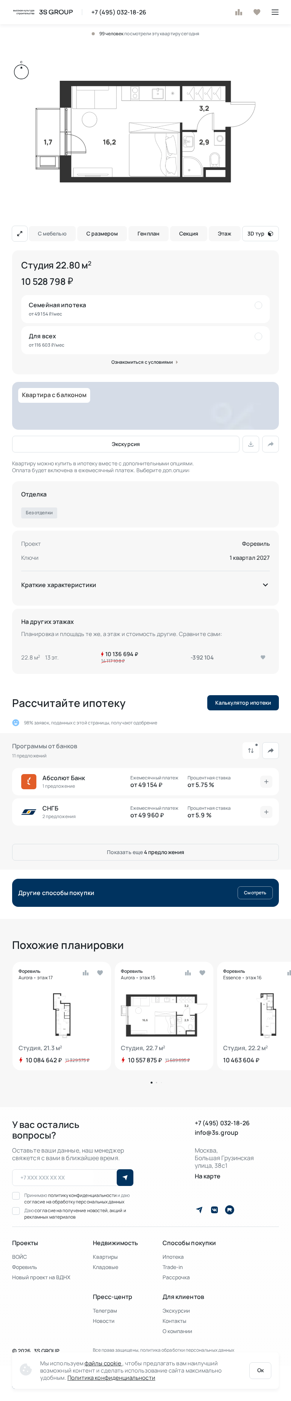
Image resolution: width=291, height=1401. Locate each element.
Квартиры (105, 1256)
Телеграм (105, 1310)
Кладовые (106, 1267)
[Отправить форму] (125, 1177)
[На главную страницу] (42, 12)
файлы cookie (103, 1363)
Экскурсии (176, 1310)
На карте (208, 1176)
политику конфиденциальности (83, 1195)
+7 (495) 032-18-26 (118, 12)
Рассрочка (176, 1277)
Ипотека (173, 1256)
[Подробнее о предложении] (266, 782)
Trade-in (173, 1267)
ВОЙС (19, 1256)
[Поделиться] (270, 444)
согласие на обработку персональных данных (74, 1201)
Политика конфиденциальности (111, 1378)
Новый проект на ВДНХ (41, 1277)
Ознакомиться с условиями (142, 362)
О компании (177, 1331)
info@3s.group (216, 1133)
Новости (104, 1320)
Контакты (175, 1320)
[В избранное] (257, 12)
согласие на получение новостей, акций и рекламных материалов (75, 1213)
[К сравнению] (239, 12)
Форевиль (256, 544)
